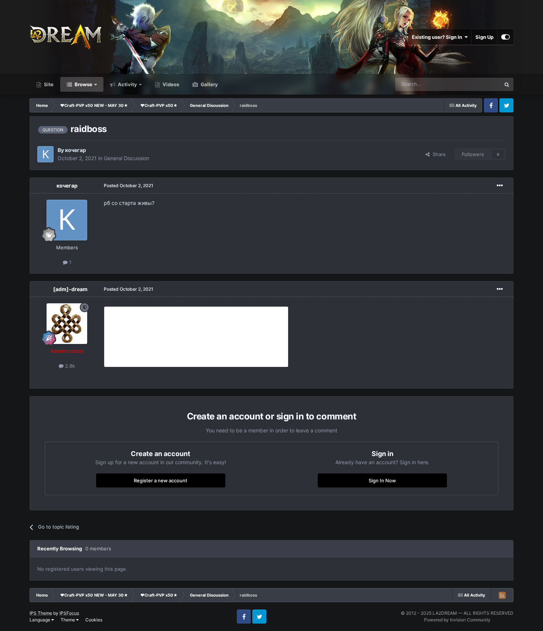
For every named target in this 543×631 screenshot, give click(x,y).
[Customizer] (505, 37)
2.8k (69, 366)
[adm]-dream (70, 289)
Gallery (208, 84)
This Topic (479, 84)
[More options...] (499, 185)
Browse (83, 84)
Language (40, 619)
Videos (170, 84)
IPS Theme (41, 613)
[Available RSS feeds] (502, 595)
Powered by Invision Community (457, 619)
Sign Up (484, 37)
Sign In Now (382, 480)
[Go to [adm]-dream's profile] (67, 323)
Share (438, 154)
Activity (127, 84)
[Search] (506, 84)
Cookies (93, 619)
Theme (68, 619)
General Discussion (126, 158)
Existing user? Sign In (438, 37)
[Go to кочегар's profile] (45, 154)
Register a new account (160, 480)
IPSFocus (69, 613)
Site (48, 84)
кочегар (75, 150)
